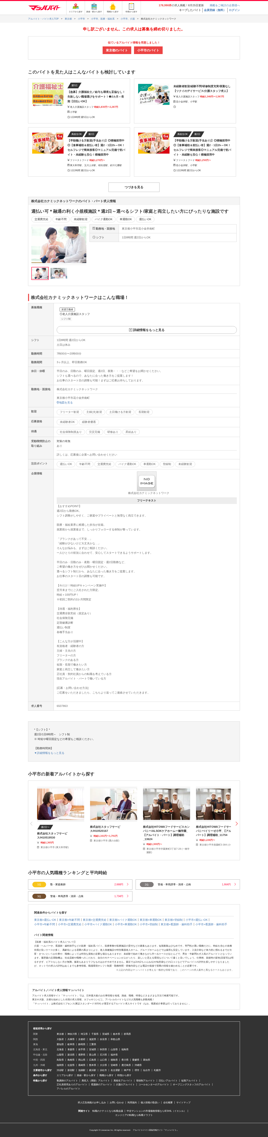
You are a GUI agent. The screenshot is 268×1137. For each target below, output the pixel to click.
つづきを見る (134, 187)
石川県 (103, 1054)
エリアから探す (65, 1075)
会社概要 (168, 1102)
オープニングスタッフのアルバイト (192, 1084)
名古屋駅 (115, 1070)
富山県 (92, 1054)
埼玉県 (84, 1034)
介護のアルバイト (125, 1084)
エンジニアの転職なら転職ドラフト (134, 1115)
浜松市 (103, 1070)
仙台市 (146, 1070)
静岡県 (81, 1044)
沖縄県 (138, 1065)
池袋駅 (81, 1070)
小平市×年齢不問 (44, 924)
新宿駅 (71, 1070)
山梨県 (60, 1054)
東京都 (60, 1034)
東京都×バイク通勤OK (123, 919)
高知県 (146, 1059)
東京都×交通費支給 (94, 919)
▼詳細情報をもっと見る (49, 752)
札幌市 (157, 1070)
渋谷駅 (60, 1070)
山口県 (103, 1059)
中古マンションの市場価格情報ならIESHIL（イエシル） (156, 1111)
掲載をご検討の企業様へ (225, 5)
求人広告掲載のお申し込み (92, 1102)
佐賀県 (71, 1065)
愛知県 (60, 1044)
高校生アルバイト (123, 1080)
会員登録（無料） (215, 10)
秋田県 (103, 1049)
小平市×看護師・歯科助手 (211, 924)
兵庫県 (71, 1039)
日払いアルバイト (168, 1080)
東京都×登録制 (174, 919)
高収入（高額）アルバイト (96, 1080)
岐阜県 (71, 1044)
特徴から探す (124, 1075)
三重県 (92, 1044)
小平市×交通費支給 (69, 924)
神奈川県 (72, 1034)
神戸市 (127, 1070)
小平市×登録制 (149, 924)
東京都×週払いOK (45, 919)
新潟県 (71, 1054)
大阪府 (60, 1039)
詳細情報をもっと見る (149, 330)
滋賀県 (92, 1039)
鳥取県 (60, 1059)
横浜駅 (92, 1070)
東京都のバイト (117, 50)
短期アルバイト (189, 1080)
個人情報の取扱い (150, 1102)
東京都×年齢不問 (69, 919)
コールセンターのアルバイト (154, 1084)
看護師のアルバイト (101, 1084)
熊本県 (92, 1065)
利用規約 (132, 1102)
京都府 (81, 1039)
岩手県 (81, 1049)
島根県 (71, 1059)
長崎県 (81, 1065)
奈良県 (103, 1039)
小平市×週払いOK (197, 919)
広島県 (92, 1059)
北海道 (60, 1049)
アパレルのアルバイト (68, 1088)
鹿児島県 (126, 1065)
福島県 (125, 1049)
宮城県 (92, 1049)
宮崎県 (114, 1065)
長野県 (81, 1054)
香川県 (125, 1059)
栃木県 (116, 1034)
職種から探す (106, 1075)
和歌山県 (115, 1039)
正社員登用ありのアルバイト (72, 1084)
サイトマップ (183, 1102)
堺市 (137, 1070)
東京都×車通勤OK (151, 919)
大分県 (103, 1065)
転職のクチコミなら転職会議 (107, 1111)
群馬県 (127, 1034)
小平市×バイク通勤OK (98, 924)
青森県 (71, 1049)
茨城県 (105, 1034)
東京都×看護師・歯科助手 (176, 924)
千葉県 (94, 1034)
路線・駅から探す (86, 1075)
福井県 (114, 1054)
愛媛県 (135, 1059)
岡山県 (81, 1059)
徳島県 (114, 1059)
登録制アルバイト (145, 1080)
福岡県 (60, 1065)
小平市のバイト (148, 50)
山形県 (114, 1049)
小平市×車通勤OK (126, 924)
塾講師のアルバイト (67, 1080)
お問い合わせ (117, 1102)
